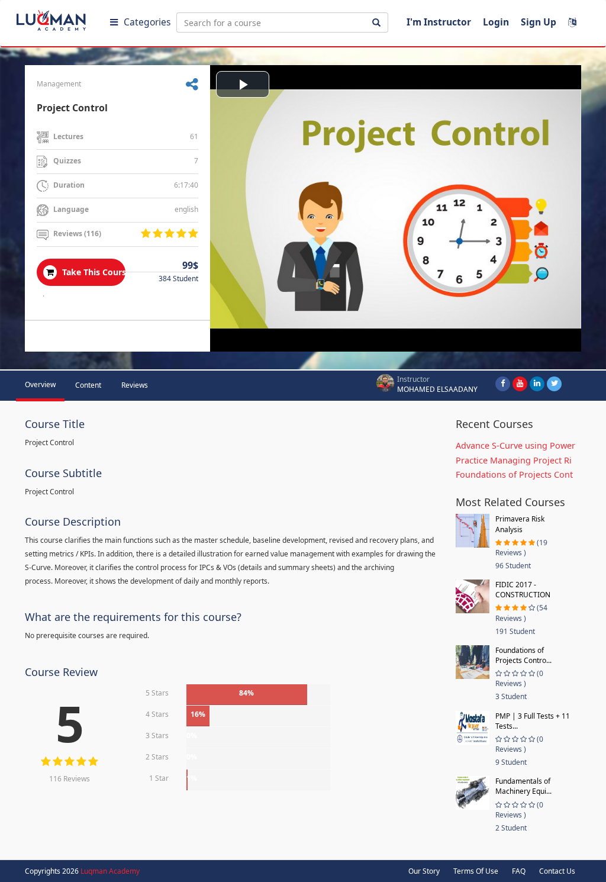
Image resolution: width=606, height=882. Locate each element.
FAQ (519, 871)
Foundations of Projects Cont (514, 474)
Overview (40, 384)
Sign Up (538, 21)
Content (88, 385)
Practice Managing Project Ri (514, 460)
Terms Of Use (475, 871)
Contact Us (557, 871)
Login (496, 21)
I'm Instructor (439, 21)
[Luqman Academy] (59, 18)
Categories (147, 21)
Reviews (134, 385)
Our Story (424, 871)
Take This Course (92, 272)
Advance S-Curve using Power (515, 445)
